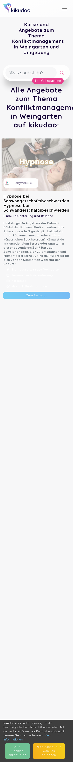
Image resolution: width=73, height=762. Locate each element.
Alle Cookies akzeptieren (17, 751)
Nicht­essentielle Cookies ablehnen (49, 751)
